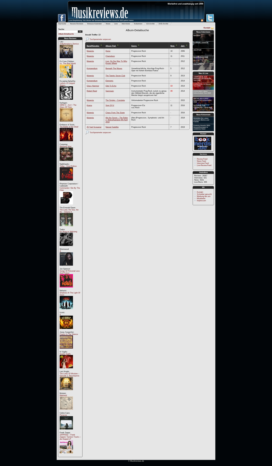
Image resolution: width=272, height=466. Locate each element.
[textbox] (68, 31)
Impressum (201, 201)
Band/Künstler (93, 46)
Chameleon (110, 56)
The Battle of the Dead (69, 127)
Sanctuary (110, 91)
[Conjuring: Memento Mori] (66, 162)
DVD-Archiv (163, 24)
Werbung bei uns (204, 196)
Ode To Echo (111, 86)
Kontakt (207, 28)
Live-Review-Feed (204, 165)
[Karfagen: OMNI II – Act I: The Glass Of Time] (66, 123)
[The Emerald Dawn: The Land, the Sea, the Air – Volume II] (66, 228)
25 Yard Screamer (94, 127)
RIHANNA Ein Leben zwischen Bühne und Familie (201, 119)
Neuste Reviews (76, 24)
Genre (134, 46)
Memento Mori (65, 146)
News (108, 24)
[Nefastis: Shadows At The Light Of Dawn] (66, 311)
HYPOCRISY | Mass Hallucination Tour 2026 (202, 92)
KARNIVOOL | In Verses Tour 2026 (202, 85)
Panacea (63, 415)
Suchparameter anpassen (100, 39)
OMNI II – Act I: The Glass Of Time (68, 106)
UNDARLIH (197, 64)
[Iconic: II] (66, 330)
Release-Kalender (94, 24)
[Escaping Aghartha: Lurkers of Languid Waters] (66, 101)
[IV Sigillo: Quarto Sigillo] (66, 370)
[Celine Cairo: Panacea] (66, 431)
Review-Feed (202, 159)
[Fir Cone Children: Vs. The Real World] (66, 79)
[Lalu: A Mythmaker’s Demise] (66, 60)
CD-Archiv (150, 24)
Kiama (89, 105)
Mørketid (63, 395)
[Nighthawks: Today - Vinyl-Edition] (66, 182)
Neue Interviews (203, 32)
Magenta (90, 51)
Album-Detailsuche (66, 34)
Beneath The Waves (114, 68)
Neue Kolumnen (203, 115)
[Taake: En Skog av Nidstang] (66, 247)
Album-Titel (111, 46)
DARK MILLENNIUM (200, 43)
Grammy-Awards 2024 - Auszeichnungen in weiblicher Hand (202, 127)
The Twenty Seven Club (115, 76)
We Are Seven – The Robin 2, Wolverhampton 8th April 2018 (117, 120)
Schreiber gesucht (204, 194)
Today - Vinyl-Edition (68, 166)
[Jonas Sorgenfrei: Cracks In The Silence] (66, 350)
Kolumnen (138, 24)
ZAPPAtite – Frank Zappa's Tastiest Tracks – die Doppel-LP (70, 437)
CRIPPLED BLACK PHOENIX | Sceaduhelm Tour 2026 (202, 78)
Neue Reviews (70, 38)
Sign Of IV (110, 105)
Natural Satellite (112, 127)
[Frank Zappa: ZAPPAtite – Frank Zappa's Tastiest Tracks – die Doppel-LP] (66, 455)
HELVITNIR (197, 50)
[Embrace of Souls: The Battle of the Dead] (66, 143)
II (60, 314)
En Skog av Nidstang (68, 232)
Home (108, 51)
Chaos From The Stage (115, 113)
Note (172, 46)
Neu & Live (203, 73)
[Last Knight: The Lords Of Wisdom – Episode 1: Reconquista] (66, 392)
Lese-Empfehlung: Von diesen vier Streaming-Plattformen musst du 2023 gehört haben (101, 20)
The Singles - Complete (115, 100)
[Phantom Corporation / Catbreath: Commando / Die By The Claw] (66, 206)
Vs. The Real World (68, 63)
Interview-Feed (203, 163)
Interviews (126, 24)
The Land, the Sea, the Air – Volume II (69, 211)
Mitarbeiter (201, 198)
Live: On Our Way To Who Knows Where (116, 62)
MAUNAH (196, 35)
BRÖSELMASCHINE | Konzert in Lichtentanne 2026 (202, 100)
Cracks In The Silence (69, 334)
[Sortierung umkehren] (101, 46)
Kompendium (92, 68)
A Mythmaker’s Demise (69, 44)
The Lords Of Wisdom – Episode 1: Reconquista (69, 375)
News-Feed (201, 161)
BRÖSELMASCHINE (200, 57)
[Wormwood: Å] (66, 267)
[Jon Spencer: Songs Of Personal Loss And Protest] (66, 289)
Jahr (183, 46)
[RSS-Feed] (202, 21)
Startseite (62, 24)
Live (116, 24)
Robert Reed (92, 91)
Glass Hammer (93, 86)
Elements (109, 81)
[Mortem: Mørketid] (66, 411)
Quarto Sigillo (65, 354)
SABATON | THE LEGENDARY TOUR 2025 (202, 106)
